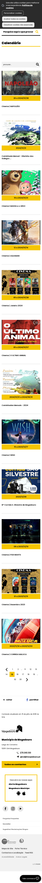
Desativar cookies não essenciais (18, 24)
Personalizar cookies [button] (13, 13)
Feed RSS (29, 852)
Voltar (9, 699)
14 (7, 674)
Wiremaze (36, 864)
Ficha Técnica (21, 848)
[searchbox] (21, 31)
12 (30, 669)
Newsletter (7, 824)
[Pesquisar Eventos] (37, 64)
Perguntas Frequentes (11, 819)
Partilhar (34, 699)
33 (20, 679)
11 (25, 669)
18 (28, 674)
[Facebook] (5, 808)
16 (17, 674)
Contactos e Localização (12, 852)
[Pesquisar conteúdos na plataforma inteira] (37, 31)
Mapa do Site (7, 848)
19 (34, 674)
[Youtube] (20, 808)
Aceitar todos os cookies (14, 19)
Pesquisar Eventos (11, 57)
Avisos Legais (21, 857)
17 (23, 674)
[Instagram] (13, 808)
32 (15, 679)
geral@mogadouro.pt (30, 756)
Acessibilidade (21, 841)
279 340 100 (25, 752)
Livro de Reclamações (9, 841)
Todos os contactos (15, 764)
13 (36, 669)
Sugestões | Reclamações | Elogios (15, 829)
